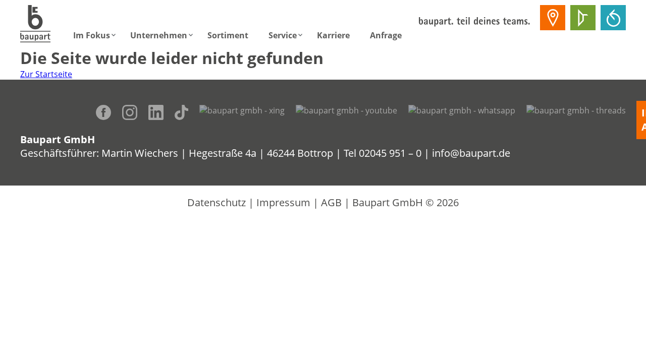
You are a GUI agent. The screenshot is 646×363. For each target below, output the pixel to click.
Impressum (283, 202)
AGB (331, 202)
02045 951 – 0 (390, 153)
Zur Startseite (46, 74)
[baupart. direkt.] (552, 17)
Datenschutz (216, 202)
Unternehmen (158, 35)
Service (282, 35)
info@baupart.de (471, 153)
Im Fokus (91, 35)
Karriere (333, 35)
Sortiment (227, 35)
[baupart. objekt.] (583, 17)
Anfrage (386, 35)
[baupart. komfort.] (613, 17)
